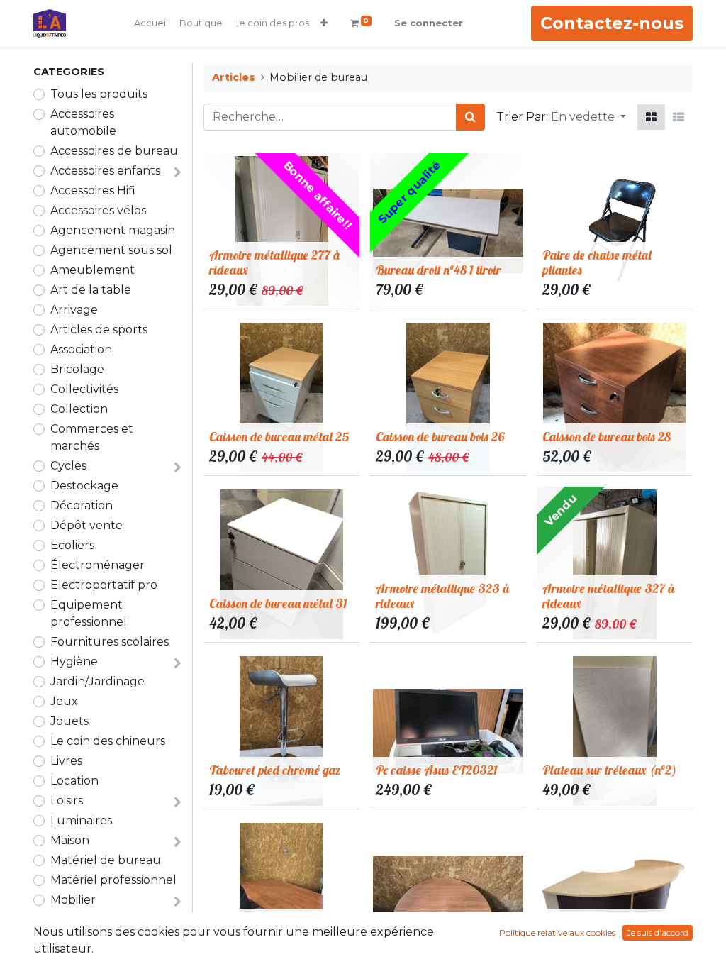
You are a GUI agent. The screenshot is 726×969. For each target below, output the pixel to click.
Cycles (68, 465)
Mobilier (73, 900)
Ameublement (92, 270)
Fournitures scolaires (109, 641)
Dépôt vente (86, 525)
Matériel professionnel (113, 880)
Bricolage (77, 369)
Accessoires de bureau (114, 150)
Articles (233, 77)
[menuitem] (151, 23)
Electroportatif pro (103, 585)
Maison (69, 840)
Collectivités (84, 389)
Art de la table (90, 290)
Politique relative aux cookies (557, 932)
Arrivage (74, 309)
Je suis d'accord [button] (657, 932)
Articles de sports (98, 329)
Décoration (81, 505)
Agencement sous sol (111, 250)
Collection (79, 409)
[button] (324, 23)
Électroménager (97, 565)
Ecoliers (72, 545)
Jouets (69, 721)
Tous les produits (98, 94)
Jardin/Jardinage (97, 681)
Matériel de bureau (105, 860)
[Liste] (678, 117)
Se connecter (428, 22)
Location (74, 780)
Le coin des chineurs (107, 741)
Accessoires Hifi (92, 190)
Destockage (84, 485)
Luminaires (81, 820)
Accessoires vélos (98, 210)
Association (81, 349)
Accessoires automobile (83, 122)
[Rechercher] (470, 117)
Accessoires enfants (105, 170)
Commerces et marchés (91, 437)
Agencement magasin (112, 230)
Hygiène (74, 661)
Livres (66, 761)
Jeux (64, 701)
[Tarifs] (651, 117)
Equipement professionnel (88, 613)
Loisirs (66, 800)
